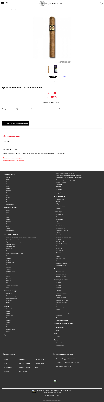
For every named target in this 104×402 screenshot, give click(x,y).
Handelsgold (9, 315)
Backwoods (9, 309)
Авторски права (24, 363)
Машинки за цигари (61, 293)
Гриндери (58, 287)
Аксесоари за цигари (61, 280)
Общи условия (39, 363)
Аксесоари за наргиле (62, 320)
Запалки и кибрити (11, 298)
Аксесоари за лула (61, 265)
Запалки (58, 290)
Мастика (8, 190)
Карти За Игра (60, 343)
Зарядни (58, 186)
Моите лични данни (52, 395)
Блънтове (58, 285)
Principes (58, 208)
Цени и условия (24, 367)
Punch (7, 265)
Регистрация (8, 367)
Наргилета (59, 315)
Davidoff (58, 234)
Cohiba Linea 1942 (61, 228)
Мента (8, 224)
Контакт (6, 371)
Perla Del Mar (10, 262)
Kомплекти (9, 248)
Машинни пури (59, 196)
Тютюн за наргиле (61, 318)
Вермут (8, 179)
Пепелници (9, 300)
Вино (7, 212)
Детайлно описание (11, 136)
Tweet (64, 76)
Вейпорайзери (59, 193)
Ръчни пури (10, 9)
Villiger (58, 204)
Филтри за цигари (61, 297)
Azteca (58, 217)
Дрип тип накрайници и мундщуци (65, 180)
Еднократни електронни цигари (15, 242)
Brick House (59, 219)
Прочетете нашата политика (52, 392)
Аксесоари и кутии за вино (63, 323)
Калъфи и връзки (61, 182)
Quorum (17, 9)
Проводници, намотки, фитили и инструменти (69, 177)
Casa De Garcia (60, 226)
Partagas (8, 260)
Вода (57, 330)
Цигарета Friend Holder (62, 304)
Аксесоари (59, 184)
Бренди (8, 210)
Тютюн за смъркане (61, 274)
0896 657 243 (68, 366)
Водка (8, 182)
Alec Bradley (59, 214)
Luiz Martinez (60, 250)
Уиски (8, 202)
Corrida (58, 232)
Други (58, 309)
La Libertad (59, 248)
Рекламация (23, 371)
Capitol (58, 223)
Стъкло (58, 336)
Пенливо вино (10, 204)
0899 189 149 (74, 362)
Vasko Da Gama (60, 206)
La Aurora (59, 246)
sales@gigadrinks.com (68, 359)
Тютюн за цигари (61, 276)
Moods (8, 322)
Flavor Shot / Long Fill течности (15, 240)
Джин (7, 184)
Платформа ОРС (40, 359)
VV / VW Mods (10, 244)
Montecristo (9, 256)
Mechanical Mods (11, 246)
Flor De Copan (60, 241)
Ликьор (8, 188)
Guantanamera (60, 199)
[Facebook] (55, 370)
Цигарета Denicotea (61, 302)
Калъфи (8, 302)
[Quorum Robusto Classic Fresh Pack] (52, 62)
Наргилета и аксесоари (62, 313)
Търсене (22, 359)
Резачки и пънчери (11, 296)
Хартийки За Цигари (62, 300)
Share (53, 76)
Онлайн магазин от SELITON (52, 400)
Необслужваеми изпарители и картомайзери (68, 175)
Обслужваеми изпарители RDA (65, 173)
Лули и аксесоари (10, 335)
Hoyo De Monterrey (61, 243)
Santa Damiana (10, 274)
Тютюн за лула (60, 271)
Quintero (8, 267)
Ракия (7, 193)
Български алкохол (11, 207)
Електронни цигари (11, 234)
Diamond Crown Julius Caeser (64, 237)
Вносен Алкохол (9, 174)
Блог (36, 367)
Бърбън (8, 177)
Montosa (8, 258)
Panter (8, 324)
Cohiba (8, 311)
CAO (57, 221)
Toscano (58, 201)
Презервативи (60, 345)
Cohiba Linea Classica (62, 230)
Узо (7, 199)
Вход (5, 363)
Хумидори (9, 293)
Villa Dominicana (10, 282)
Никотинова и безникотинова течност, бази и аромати (21, 237)
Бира (55, 333)
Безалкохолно (59, 327)
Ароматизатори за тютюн (63, 307)
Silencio (8, 276)
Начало (3, 9)
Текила (8, 197)
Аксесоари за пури (10, 291)
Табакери (58, 295)
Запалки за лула (60, 258)
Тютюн (56, 269)
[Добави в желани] (100, 116)
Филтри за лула (60, 261)
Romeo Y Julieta (10, 271)
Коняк (8, 186)
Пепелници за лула (61, 263)
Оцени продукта (52, 81)
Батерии (8, 251)
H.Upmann (59, 239)
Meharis (8, 318)
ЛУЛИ (58, 256)
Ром (7, 195)
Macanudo (59, 252)
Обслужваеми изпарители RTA (14, 253)
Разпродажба (59, 189)
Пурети (6, 306)
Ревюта (6, 141)
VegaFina (8, 280)
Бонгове (58, 282)
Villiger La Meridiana (12, 285)
